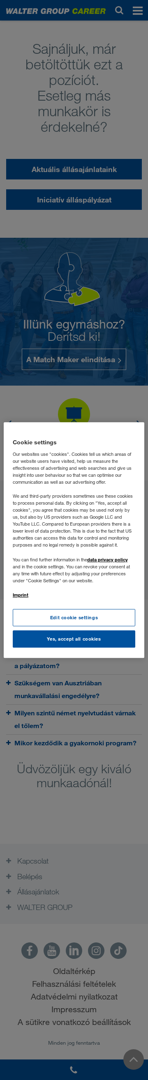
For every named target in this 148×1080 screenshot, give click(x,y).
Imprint (20, 595)
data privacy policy (107, 559)
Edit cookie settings (74, 617)
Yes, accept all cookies (74, 639)
